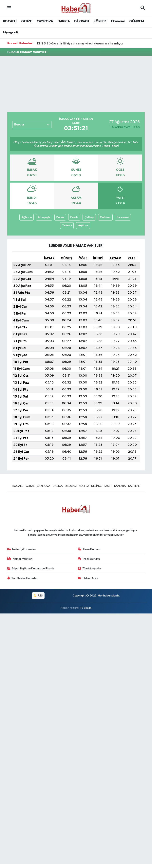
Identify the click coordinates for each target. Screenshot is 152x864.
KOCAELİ (10, 21)
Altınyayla (44, 217)
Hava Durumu (91, 549)
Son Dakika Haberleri (24, 578)
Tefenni (67, 225)
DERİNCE (96, 485)
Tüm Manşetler (92, 568)
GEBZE (26, 21)
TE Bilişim (85, 607)
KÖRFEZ (100, 21)
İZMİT (108, 485)
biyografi (10, 32)
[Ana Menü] (9, 8)
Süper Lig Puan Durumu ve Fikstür (33, 568)
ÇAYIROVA (45, 21)
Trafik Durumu (91, 558)
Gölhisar (105, 217)
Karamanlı (123, 217)
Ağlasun (26, 217)
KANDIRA (120, 485)
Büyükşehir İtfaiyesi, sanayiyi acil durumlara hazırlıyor (80, 43)
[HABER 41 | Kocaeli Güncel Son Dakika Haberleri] (76, 8)
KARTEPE (134, 485)
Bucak (60, 217)
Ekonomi (118, 21)
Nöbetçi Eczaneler (24, 549)
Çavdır (74, 217)
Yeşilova (83, 225)
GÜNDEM (136, 21)
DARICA (64, 21)
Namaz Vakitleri (22, 558)
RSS (40, 595)
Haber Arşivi (90, 578)
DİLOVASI (81, 21)
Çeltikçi (89, 217)
